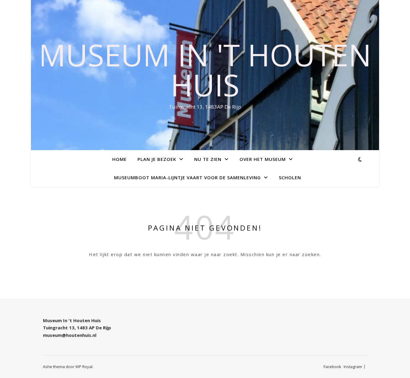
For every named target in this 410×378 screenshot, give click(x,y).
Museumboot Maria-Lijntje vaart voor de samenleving (187, 177)
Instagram (353, 366)
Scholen (290, 177)
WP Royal (83, 366)
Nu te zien (208, 159)
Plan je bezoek (156, 159)
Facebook (332, 366)
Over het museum (263, 159)
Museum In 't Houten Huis (205, 70)
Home (119, 159)
